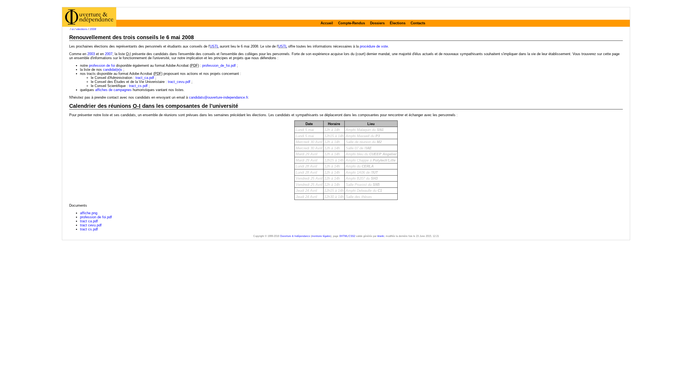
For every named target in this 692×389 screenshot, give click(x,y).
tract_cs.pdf (138, 86)
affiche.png (88, 213)
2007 (108, 54)
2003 (91, 54)
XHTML (343, 236)
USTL (214, 46)
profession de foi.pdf (96, 217)
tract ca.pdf (89, 221)
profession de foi (102, 65)
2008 (93, 29)
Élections (397, 23)
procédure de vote (374, 46)
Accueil (327, 23)
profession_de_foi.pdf (219, 65)
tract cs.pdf (89, 229)
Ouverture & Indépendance (295, 236)
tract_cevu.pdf (179, 82)
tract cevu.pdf (91, 225)
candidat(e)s (112, 70)
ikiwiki (380, 236)
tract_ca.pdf (144, 78)
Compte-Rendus (351, 23)
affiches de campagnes (113, 90)
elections (81, 29)
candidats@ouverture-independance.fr (218, 97)
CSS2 (352, 236)
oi (73, 29)
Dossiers (377, 23)
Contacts (418, 23)
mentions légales (321, 236)
